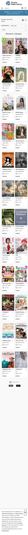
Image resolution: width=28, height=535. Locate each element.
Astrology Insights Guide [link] (20, 84)
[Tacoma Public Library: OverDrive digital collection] (14, 3)
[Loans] (22, 8)
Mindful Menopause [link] (20, 312)
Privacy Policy (19, 513)
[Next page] (19, 382)
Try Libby (6, 12)
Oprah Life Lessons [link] (7, 55)
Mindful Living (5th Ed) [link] (7, 112)
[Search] (2, 8)
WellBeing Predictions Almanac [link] (7, 169)
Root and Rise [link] (19, 198)
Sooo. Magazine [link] (7, 198)
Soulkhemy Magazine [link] (7, 226)
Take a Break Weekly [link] (7, 141)
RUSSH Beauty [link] (19, 112)
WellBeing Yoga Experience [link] (7, 340)
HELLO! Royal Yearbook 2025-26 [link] (20, 141)
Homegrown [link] (6, 312)
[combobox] (10, 8)
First (11, 385)
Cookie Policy (5, 530)
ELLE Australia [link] (6, 255)
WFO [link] (17, 255)
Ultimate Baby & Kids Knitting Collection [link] (20, 283)
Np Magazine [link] (19, 369)
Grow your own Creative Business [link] (20, 340)
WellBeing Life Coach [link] (7, 369)
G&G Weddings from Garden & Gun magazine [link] (20, 169)
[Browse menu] (25, 8)
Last (18, 385)
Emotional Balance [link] (20, 226)
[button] (23, 20)
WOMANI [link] (18, 55)
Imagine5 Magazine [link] (7, 84)
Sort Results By (5, 25)
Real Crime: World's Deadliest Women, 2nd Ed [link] (7, 283)
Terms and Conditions (7, 513)
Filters (3, 30)
